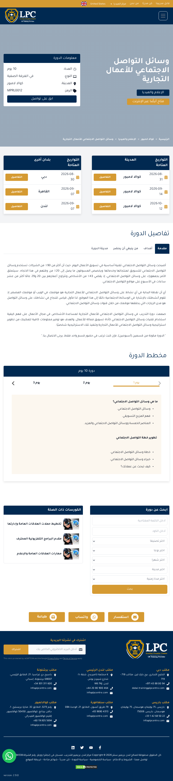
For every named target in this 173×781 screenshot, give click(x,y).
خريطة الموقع (33, 759)
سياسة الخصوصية (100, 759)
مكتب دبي (162, 670)
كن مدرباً (65, 759)
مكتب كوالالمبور (46, 702)
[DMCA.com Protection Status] (86, 767)
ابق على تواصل (42, 99)
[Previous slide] (159, 383)
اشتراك (16, 649)
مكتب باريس (160, 702)
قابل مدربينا (162, 3)
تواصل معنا (141, 759)
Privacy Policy (53, 659)
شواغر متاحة (50, 759)
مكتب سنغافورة (102, 702)
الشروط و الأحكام (122, 759)
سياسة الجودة (80, 759)
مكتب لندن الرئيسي (99, 670)
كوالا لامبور (147, 139)
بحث (130, 589)
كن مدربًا (147, 3)
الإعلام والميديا (127, 139)
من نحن (134, 3)
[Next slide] (13, 383)
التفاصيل (105, 177)
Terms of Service (70, 659)
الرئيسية (164, 139)
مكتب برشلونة (47, 670)
